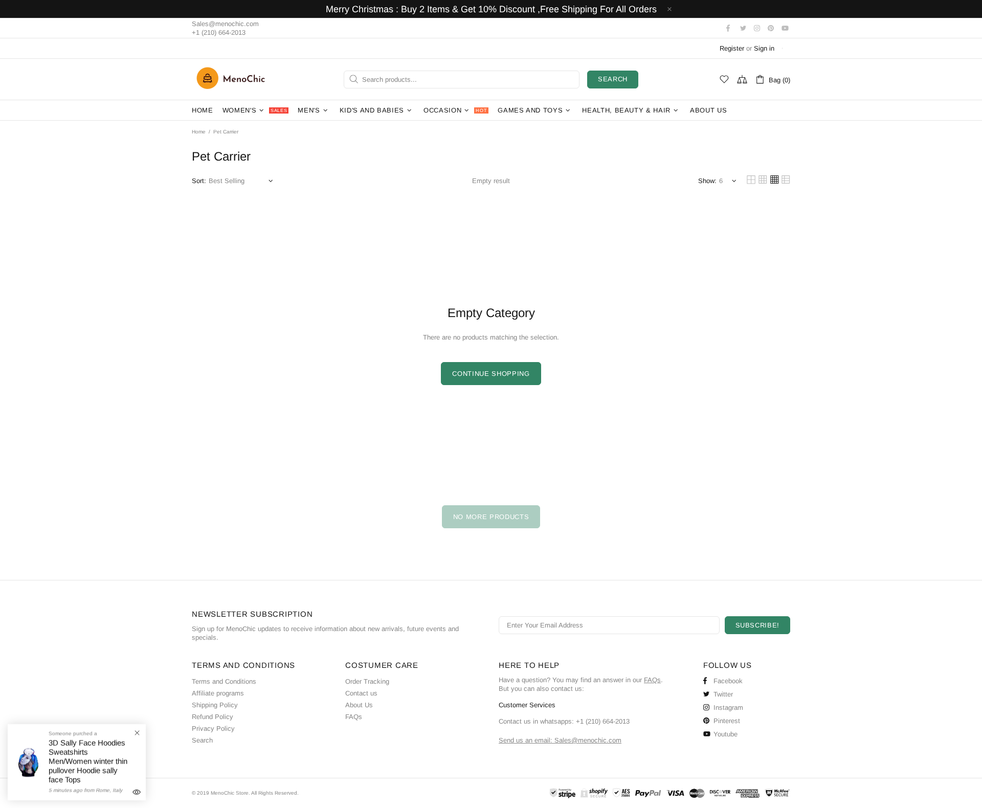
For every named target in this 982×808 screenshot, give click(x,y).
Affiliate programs (218, 693)
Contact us (361, 693)
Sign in (764, 48)
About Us (359, 705)
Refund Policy (212, 717)
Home (199, 131)
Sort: (199, 181)
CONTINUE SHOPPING (490, 373)
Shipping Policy (215, 705)
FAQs (353, 717)
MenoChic (233, 79)
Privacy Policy (213, 728)
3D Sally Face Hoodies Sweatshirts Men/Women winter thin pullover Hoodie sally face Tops (88, 761)
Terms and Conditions (224, 681)
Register (732, 48)
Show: (707, 181)
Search (613, 79)
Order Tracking (367, 681)
